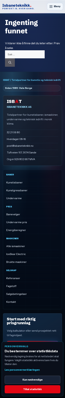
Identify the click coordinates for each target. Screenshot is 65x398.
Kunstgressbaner (17, 190)
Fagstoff (11, 286)
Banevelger (13, 214)
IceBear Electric (16, 254)
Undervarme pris (16, 222)
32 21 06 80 (13, 132)
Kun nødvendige (32, 379)
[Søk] (10, 62)
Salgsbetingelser (16, 294)
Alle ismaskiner (15, 246)
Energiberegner (16, 230)
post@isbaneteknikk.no (20, 145)
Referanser (13, 278)
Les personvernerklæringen (22, 369)
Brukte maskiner (16, 262)
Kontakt (11, 301)
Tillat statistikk (32, 389)
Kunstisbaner (14, 182)
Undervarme (14, 198)
